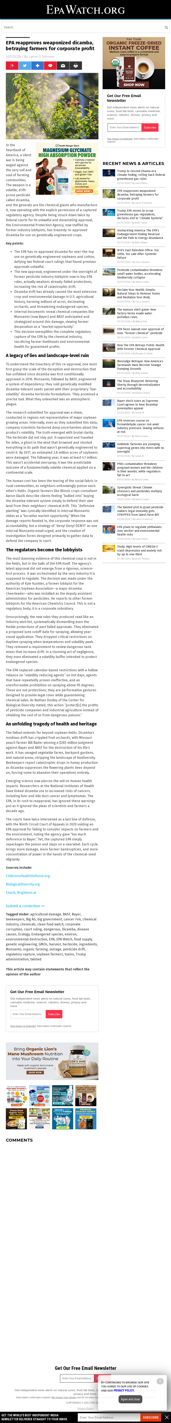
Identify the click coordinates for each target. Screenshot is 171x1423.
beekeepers (15, 919)
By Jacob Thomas (141, 558)
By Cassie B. (138, 412)
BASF (66, 914)
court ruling (33, 929)
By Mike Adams (140, 242)
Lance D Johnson (41, 57)
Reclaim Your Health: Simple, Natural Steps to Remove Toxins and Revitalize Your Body (138, 293)
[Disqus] (52, 1198)
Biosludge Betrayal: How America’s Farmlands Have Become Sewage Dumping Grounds (140, 365)
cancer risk (72, 919)
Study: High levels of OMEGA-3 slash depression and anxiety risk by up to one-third (139, 550)
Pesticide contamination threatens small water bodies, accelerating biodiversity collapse (139, 273)
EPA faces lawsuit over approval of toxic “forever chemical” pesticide (140, 331)
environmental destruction (26, 939)
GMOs (43, 944)
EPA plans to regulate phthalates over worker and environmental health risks (139, 530)
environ (71, 934)
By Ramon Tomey (141, 393)
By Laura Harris (139, 183)
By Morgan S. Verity (142, 353)
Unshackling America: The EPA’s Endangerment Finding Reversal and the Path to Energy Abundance (140, 234)
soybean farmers (49, 954)
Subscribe (151, 1417)
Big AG (31, 919)
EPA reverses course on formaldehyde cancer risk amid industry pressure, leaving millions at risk (140, 426)
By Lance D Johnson (142, 203)
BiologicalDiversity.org (23, 884)
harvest (55, 944)
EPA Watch (64, 939)
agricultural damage (45, 914)
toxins (69, 954)
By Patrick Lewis (141, 282)
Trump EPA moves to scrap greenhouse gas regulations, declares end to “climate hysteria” (140, 214)
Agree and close (130, 1399)
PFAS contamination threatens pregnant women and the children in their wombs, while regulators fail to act (140, 469)
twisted (35, 959)
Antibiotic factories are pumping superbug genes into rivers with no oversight (140, 447)
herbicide (70, 944)
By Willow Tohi (140, 321)
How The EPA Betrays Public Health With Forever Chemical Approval (140, 347)
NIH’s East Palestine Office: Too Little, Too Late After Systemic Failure (138, 254)
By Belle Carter (139, 222)
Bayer (76, 914)
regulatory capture (20, 954)
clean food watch (50, 924)
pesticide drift (74, 949)
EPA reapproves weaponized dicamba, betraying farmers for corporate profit (138, 194)
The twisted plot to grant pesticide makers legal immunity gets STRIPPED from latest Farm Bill (140, 511)
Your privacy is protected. (23, 1026)
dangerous (52, 929)
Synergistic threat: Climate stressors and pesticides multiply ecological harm (139, 491)
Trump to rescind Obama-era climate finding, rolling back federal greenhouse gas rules (141, 174)
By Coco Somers (141, 262)
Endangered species (47, 934)
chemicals (28, 924)
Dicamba (68, 929)
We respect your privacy (64, 1397)
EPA (52, 939)
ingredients (88, 944)
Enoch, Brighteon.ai (21, 893)
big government (49, 919)
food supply (83, 939)
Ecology (24, 934)
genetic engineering (21, 944)
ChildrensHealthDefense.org (28, 876)
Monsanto (13, 949)
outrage (55, 949)
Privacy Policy (85, 1408)
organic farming (35, 949)
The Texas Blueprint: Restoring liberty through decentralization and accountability (138, 384)
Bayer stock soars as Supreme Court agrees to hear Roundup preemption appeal (137, 404)
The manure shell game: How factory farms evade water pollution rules (136, 313)
